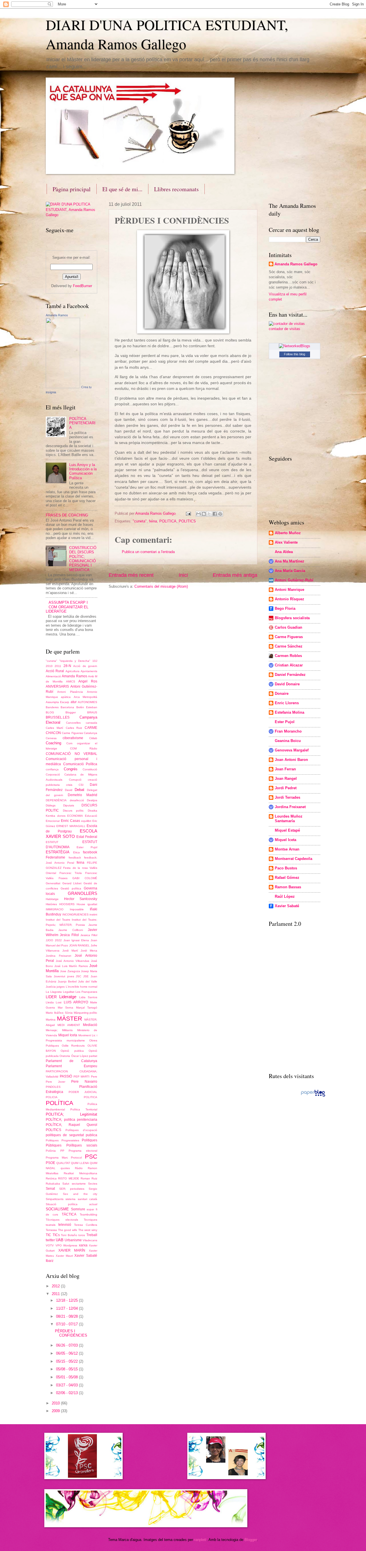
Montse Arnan (287, 849)
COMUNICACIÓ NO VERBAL (71, 753)
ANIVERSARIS (57, 686)
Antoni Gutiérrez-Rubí (294, 580)
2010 (49, 666)
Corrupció (75, 779)
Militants (67, 1030)
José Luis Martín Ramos (71, 966)
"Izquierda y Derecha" (74, 660)
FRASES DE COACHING (67, 515)
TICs (56, 1235)
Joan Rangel (286, 778)
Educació (91, 815)
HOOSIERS (67, 904)
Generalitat (53, 883)
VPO (58, 1245)
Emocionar (53, 820)
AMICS (70, 681)
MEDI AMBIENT (68, 1025)
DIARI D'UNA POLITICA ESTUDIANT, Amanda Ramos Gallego (167, 34)
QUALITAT (63, 1163)
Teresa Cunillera (85, 1224)
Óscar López (79, 1055)
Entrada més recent (131, 575)
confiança (52, 769)
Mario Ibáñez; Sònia (59, 1012)
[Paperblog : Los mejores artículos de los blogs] (313, 1096)
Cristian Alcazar (289, 665)
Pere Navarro (84, 1081)
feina (153, 521)
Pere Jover (55, 1081)
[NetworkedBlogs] (294, 346)
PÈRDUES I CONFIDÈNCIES (71, 1333)
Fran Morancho (288, 731)
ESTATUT (52, 842)
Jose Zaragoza (70, 971)
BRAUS (92, 712)
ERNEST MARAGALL (70, 826)
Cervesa (51, 738)
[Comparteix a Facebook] (215, 514)
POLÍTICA (59, 1103)
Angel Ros (87, 681)
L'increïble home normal (82, 986)
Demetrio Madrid (82, 795)
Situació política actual (71, 1204)
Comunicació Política (80, 764)
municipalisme (76, 1040)
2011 (58, 666)
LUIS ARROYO (76, 1002)
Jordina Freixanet (58, 955)
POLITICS (187, 521)
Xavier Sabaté (287, 906)
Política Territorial (83, 1109)
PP (62, 1150)
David (68, 790)
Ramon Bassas (288, 887)
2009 (56, 1411)
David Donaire (287, 684)
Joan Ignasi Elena (76, 940)
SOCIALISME (57, 1209)
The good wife (67, 1230)
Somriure (78, 1209)
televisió (64, 1224)
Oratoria (64, 1055)
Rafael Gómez (287, 877)
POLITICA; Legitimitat (71, 1114)
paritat (93, 1055)
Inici (183, 575)
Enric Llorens (287, 703)
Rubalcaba (53, 1183)
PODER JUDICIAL (83, 1092)
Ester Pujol (87, 847)
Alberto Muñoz (288, 533)
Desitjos (92, 800)
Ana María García (290, 571)
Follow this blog (294, 354)
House (81, 904)
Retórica (51, 1178)
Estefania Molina (289, 712)
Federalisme (55, 857)
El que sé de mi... (122, 189)
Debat (79, 790)
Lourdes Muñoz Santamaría (289, 818)
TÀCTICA (69, 1214)
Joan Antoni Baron (291, 759)
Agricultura (72, 671)
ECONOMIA (75, 815)
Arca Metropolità (85, 696)
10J (94, 660)
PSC (91, 1156)
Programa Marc (57, 1157)
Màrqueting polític (86, 1012)
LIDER (51, 997)
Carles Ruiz (74, 727)
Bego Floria (285, 608)
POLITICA (167, 521)
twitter (50, 1240)
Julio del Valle (87, 981)
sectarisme (79, 1183)
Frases (63, 878)
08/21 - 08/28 (67, 1316)
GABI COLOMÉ (84, 878)
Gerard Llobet (72, 883)
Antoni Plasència (70, 691)
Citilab (93, 738)
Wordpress (70, 1245)
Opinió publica (72, 1050)
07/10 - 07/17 (67, 1324)
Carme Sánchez (289, 646)
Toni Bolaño (69, 1235)
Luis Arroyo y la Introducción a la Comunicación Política (83, 471)
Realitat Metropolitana (80, 1173)
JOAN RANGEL (79, 945)
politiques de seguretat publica (71, 1135)
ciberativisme (73, 738)
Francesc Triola (70, 873)
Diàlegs (50, 805)
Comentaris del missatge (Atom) (161, 586)
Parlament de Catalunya (71, 1061)
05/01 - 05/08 (67, 1377)
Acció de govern (85, 666)
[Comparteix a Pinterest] (220, 514)
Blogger (70, 712)
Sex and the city (80, 1193)
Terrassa (51, 1230)
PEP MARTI (81, 1076)
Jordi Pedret (286, 788)
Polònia (51, 1150)
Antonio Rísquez (289, 599)
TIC (48, 1235)
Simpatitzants (54, 1199)
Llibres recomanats (176, 189)
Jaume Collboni (70, 930)
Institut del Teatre (58, 919)
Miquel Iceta (67, 1035)
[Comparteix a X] (209, 514)
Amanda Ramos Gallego (295, 264)
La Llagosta (54, 991)
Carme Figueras (72, 733)
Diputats (68, 805)
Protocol (76, 1157)
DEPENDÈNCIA (56, 800)
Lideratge (67, 996)
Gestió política (71, 888)
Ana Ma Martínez (289, 561)
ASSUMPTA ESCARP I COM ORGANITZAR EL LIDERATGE (67, 606)
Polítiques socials (82, 1145)
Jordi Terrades (287, 797)
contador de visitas (284, 329)
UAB (59, 1240)
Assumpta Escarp (57, 702)
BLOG (50, 712)
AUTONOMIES (87, 702)
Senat (50, 1188)
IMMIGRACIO (54, 909)
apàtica (66, 696)
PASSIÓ (66, 1076)
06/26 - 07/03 (67, 1345)
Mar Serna (65, 1007)
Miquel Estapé (287, 830)
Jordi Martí (70, 950)
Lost (58, 1002)
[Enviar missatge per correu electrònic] (188, 513)
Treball (91, 1235)
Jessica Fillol (88, 935)
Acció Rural (55, 671)
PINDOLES (53, 1086)
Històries (51, 904)
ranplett (200, 1540)
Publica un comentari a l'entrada (148, 552)
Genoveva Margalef (292, 750)
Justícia (51, 986)
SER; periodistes (72, 1188)
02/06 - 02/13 (67, 1393)
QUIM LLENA (80, 1163)
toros (81, 1235)
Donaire (282, 693)
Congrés (70, 769)
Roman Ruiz (89, 1178)
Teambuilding (88, 1214)
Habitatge (52, 899)
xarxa (83, 1245)
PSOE (50, 1163)
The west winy (87, 1230)
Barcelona (67, 707)
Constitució (90, 769)
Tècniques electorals (62, 1219)
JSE (86, 976)
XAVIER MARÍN (71, 1250)
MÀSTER (69, 1018)
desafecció (77, 800)
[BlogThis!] (204, 514)
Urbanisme (73, 1240)
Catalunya (90, 733)
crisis (69, 784)
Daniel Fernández (290, 674)
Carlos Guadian (288, 627)
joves (70, 976)
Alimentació (53, 676)
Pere (94, 1076)
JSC (78, 976)
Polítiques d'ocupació (81, 1130)
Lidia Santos (88, 997)
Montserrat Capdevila (293, 859)
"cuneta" (140, 521)
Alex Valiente (286, 542)
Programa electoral (83, 1150)
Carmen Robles (288, 656)
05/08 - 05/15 (67, 1369)
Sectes (92, 1183)
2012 (56, 1286)
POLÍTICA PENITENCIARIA (82, 423)
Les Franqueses (86, 991)
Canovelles (73, 722)
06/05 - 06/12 (67, 1353)
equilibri (86, 820)
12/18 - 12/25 (67, 1300)
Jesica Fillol (69, 935)
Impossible (77, 909)
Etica (76, 852)
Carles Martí (54, 727)
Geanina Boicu (288, 741)
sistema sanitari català (81, 1199)
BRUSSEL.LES (57, 717)
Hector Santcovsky (81, 899)
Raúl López (285, 896)
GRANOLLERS (82, 893)
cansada (91, 722)
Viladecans (90, 1240)
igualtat (92, 904)
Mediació (90, 1025)
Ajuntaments (89, 671)
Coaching (53, 743)
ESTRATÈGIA (57, 852)
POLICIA (51, 1097)
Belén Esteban (86, 707)
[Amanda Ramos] (63, 387)
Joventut (59, 976)
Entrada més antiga (235, 575)
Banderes (52, 707)
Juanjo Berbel (67, 981)
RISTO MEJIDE (68, 1178)
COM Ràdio (83, 748)
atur (74, 702)
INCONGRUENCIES (75, 914)
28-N (67, 666)
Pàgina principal (72, 189)
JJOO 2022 (54, 940)
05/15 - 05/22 (67, 1361)
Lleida (50, 1002)
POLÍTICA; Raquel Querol (71, 1124)
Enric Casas (70, 820)
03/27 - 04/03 (67, 1385)
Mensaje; (52, 1030)
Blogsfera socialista (292, 618)
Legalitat (68, 991)
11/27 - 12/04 (67, 1308)
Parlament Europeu (71, 1066)
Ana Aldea (284, 552)
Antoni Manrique (289, 589)
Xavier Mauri (64, 1255)
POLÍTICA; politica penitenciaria (71, 1119)
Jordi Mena (89, 950)
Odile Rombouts (73, 1045)
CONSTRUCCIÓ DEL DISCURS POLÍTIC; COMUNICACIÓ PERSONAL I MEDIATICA (82, 559)
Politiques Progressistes (62, 1140)
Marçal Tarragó (87, 1007)
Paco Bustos (286, 868)
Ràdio (79, 1168)
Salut (65, 1183)
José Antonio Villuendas (72, 960)
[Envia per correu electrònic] (198, 514)
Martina (50, 1019)
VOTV (50, 1245)
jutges (61, 986)
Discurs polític (73, 810)
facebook (90, 852)
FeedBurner (82, 286)
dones (61, 815)
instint (93, 914)
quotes (65, 1168)
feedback (75, 857)
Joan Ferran (285, 769)
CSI (81, 784)
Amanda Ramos (57, 315)
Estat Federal (86, 836)
